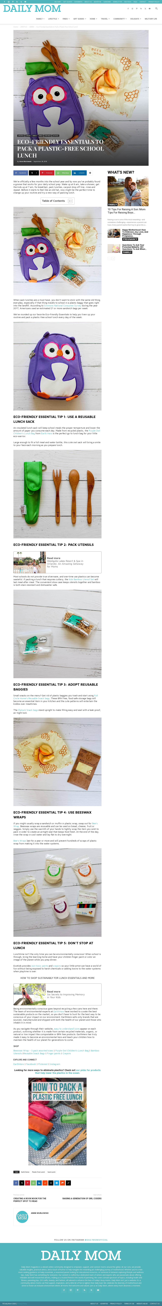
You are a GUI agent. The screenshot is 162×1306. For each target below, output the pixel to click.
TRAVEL (104, 19)
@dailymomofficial (96, 1240)
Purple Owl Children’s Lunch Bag (72, 1050)
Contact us (154, 1304)
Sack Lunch (51, 1172)
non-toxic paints (39, 965)
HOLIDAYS (134, 19)
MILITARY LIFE (151, 19)
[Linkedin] (39, 1182)
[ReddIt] (45, 1182)
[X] (21, 2)
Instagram (55, 1064)
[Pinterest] (13, 2)
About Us (94, 1304)
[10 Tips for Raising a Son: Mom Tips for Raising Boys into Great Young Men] (128, 191)
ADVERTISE (97, 2)
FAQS (135, 2)
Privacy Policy (116, 1304)
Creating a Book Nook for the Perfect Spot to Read (29, 1199)
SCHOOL (55, 136)
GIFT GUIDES (67, 2)
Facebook (31, 1064)
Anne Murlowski (25, 161)
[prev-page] (109, 258)
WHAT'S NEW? (121, 172)
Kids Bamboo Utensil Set (81, 579)
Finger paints (53, 1053)
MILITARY (58, 2)
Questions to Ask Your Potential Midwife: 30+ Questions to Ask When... (134, 247)
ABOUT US (88, 2)
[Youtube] (25, 2)
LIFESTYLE (52, 19)
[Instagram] (9, 2)
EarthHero (59, 1011)
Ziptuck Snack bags (28, 710)
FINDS (65, 19)
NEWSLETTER (117, 2)
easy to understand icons (67, 1028)
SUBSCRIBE (107, 2)
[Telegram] (56, 1182)
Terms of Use (129, 1304)
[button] (156, 9)
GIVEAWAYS (78, 2)
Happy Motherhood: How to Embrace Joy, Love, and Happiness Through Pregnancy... (135, 233)
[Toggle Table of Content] (69, 201)
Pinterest (43, 1064)
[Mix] (62, 1182)
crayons (57, 965)
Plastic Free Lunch (38, 1172)
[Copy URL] (68, 1182)
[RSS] (17, 2)
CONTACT (142, 2)
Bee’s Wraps (19, 840)
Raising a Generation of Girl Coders (82, 1198)
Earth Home (25, 1172)
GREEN (31, 27)
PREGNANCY (130, 239)
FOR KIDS (48, 136)
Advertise (104, 1304)
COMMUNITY (119, 19)
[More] (90, 172)
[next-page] (113, 258)
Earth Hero (46, 433)
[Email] (50, 1182)
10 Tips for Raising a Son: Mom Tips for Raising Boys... (126, 211)
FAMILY (39, 19)
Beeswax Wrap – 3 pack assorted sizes (33, 1050)
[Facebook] (4, 2)
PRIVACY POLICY (153, 2)
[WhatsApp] (33, 1182)
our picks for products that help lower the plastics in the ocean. (68, 1071)
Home (15, 27)
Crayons (67, 1053)
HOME (92, 19)
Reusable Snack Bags (34, 1053)
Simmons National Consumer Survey (62, 305)
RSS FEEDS (127, 2)
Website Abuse (142, 1304)
